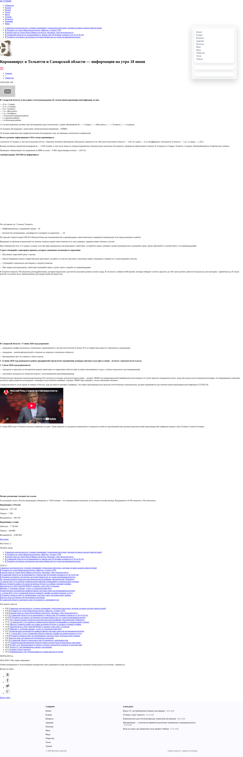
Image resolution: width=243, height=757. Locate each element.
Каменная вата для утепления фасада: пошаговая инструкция (36, 652)
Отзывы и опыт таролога (20, 649)
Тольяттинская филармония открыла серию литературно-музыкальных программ (45, 643)
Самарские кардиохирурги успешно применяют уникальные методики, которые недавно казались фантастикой (53, 28)
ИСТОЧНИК (5, 1)
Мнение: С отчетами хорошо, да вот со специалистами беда (26, 588)
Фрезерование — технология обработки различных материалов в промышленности (159, 723)
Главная (8, 73)
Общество (9, 5)
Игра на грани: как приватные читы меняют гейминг (146, 729)
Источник (4, 539)
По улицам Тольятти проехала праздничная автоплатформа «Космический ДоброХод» (37, 579)
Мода (7, 14)
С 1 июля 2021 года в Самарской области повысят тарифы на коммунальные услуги (36, 593)
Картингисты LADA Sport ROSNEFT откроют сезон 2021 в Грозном (29, 586)
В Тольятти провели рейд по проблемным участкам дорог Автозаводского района (35, 595)
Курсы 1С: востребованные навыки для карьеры (31, 647)
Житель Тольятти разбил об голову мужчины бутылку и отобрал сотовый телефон (35, 584)
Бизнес (8, 10)
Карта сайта (5, 697)
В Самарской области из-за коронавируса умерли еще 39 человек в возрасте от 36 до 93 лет (44, 35)
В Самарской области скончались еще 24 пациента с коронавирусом (29, 600)
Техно (7, 12)
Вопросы (49, 719)
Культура (9, 19)
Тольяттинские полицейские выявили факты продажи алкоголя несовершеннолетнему (37, 591)
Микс (7, 24)
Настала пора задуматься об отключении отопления (22, 597)
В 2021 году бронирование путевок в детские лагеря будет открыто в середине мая (46, 645)
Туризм (8, 17)
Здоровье (9, 21)
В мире (8, 8)
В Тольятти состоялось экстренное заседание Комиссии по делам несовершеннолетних (42, 37)
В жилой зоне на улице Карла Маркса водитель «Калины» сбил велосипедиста (39, 32)
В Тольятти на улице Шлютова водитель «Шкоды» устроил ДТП (33, 30)
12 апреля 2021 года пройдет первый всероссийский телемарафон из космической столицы (39, 581)
